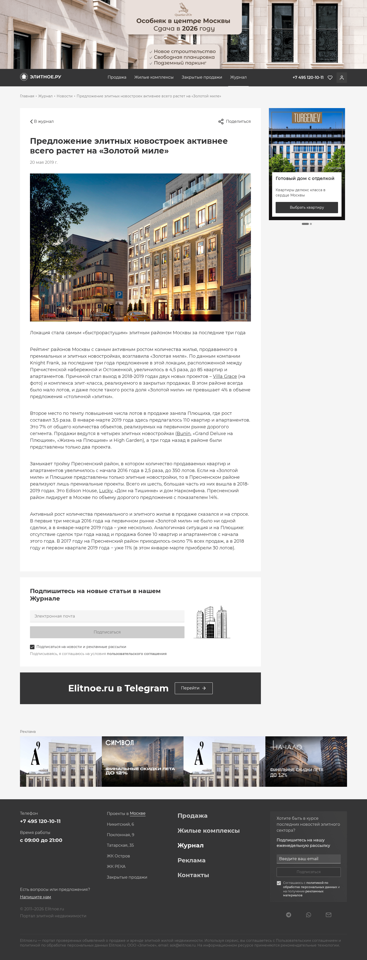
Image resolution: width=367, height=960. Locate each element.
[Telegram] (289, 915)
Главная (27, 96)
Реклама (192, 860)
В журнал (44, 121)
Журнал (238, 77)
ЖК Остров (118, 856)
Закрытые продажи (202, 77)
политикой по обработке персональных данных (310, 885)
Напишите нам (35, 897)
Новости (65, 96)
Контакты (193, 875)
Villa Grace (225, 376)
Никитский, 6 (120, 824)
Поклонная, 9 (120, 835)
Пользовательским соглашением (307, 940)
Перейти (190, 688)
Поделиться (238, 121)
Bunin (183, 433)
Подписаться (107, 632)
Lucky (105, 490)
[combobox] (138, 813)
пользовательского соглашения (137, 653)
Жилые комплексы (154, 77)
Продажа (117, 77)
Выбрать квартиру (307, 207)
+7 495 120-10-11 (40, 821)
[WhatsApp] (309, 915)
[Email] (329, 915)
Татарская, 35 (120, 845)
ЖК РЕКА (116, 866)
